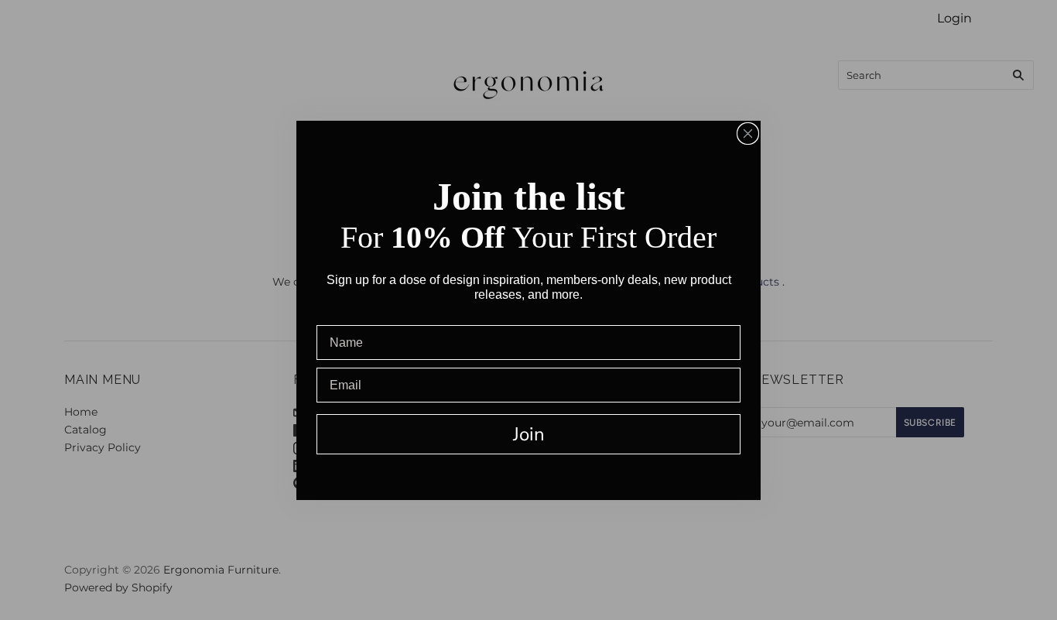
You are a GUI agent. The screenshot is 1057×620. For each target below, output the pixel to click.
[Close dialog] (748, 133)
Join (529, 434)
